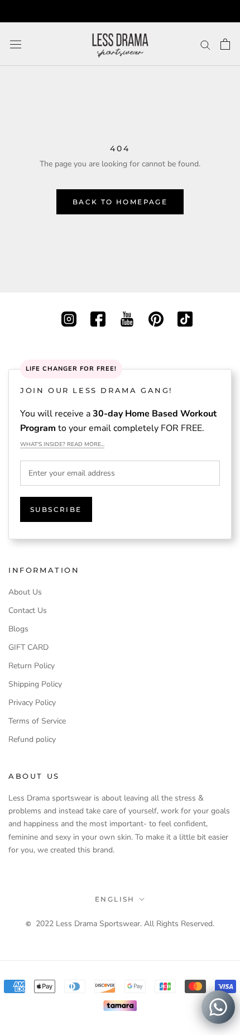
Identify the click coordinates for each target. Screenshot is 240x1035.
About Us (25, 592)
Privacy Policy (32, 702)
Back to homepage (120, 202)
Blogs (18, 629)
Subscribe (56, 509)
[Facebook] (97, 318)
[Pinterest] (156, 318)
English (115, 899)
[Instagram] (68, 318)
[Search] (205, 44)
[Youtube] (127, 318)
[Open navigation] (15, 44)
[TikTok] (185, 318)
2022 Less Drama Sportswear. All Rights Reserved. (125, 923)
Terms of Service (37, 721)
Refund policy (32, 739)
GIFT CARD (28, 647)
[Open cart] (225, 44)
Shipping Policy (35, 684)
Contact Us (27, 610)
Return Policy (31, 665)
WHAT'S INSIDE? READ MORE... (62, 444)
